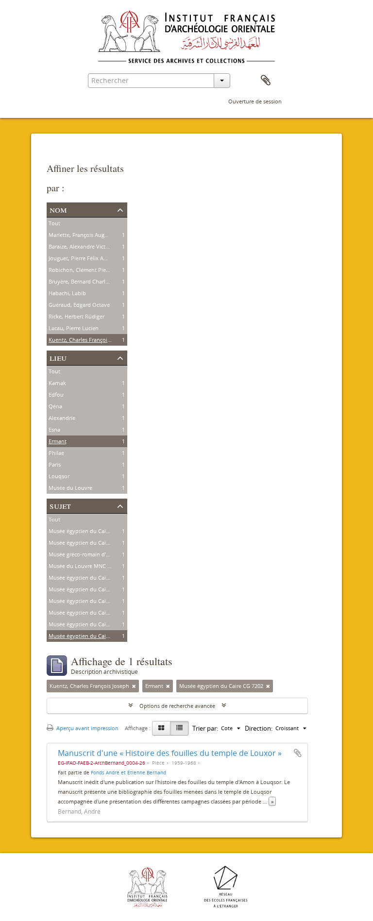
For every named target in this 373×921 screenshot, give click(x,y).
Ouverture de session (255, 101)
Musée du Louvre (70, 487)
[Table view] (179, 728)
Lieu (58, 357)
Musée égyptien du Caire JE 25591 (91, 600)
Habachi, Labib (67, 293)
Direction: (258, 728)
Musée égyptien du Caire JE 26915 (91, 589)
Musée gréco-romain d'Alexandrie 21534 (99, 554)
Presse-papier (266, 80)
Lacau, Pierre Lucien (74, 328)
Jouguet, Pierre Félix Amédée (84, 258)
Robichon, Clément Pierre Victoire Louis (98, 269)
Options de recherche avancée (177, 705)
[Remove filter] (134, 686)
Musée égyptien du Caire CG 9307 (91, 577)
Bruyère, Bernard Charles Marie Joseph (97, 281)
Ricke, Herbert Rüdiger (76, 316)
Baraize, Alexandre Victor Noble (88, 246)
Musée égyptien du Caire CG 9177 (91, 612)
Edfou (56, 394)
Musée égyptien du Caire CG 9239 (91, 531)
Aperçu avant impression (87, 728)
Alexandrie (62, 417)
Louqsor (59, 476)
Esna (54, 429)
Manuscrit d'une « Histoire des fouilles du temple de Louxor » (170, 753)
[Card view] (161, 728)
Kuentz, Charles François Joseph (88, 339)
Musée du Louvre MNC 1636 (84, 565)
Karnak (57, 382)
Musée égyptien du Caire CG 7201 (91, 624)
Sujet (60, 505)
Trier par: (205, 728)
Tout (54, 223)
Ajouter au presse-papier (298, 753)
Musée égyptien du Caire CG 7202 (91, 635)
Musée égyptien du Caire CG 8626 (91, 542)
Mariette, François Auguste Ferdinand (95, 234)
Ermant (58, 441)
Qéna (55, 406)
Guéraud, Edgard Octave (79, 304)
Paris (55, 464)
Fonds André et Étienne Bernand (128, 772)
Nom (58, 209)
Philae (56, 452)
